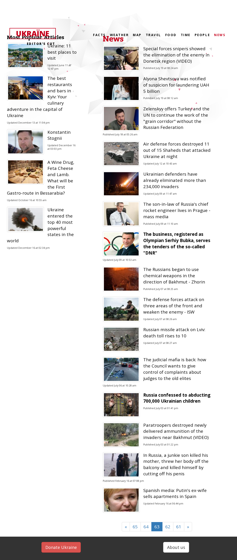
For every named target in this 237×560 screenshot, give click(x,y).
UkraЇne (35, 33)
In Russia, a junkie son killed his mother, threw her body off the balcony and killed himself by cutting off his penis (176, 464)
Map (137, 35)
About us (176, 547)
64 (146, 526)
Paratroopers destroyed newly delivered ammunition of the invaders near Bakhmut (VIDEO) (176, 431)
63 (156, 526)
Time (185, 35)
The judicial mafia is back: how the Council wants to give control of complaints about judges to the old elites (174, 369)
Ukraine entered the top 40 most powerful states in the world (40, 225)
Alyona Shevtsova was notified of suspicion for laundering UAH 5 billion (176, 85)
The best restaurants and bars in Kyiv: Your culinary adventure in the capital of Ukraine (39, 96)
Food (171, 35)
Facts (99, 35)
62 (167, 526)
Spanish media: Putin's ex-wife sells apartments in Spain (175, 493)
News (113, 39)
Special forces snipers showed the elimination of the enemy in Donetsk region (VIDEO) (176, 55)
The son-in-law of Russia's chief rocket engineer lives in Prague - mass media (176, 210)
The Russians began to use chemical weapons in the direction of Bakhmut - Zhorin (174, 275)
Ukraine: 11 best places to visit (62, 52)
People (202, 35)
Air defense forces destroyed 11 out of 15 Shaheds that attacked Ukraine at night (177, 150)
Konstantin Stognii (59, 135)
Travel (153, 35)
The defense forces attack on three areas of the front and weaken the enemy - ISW (173, 305)
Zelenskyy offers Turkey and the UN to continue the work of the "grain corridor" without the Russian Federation (176, 118)
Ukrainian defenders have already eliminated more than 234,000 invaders (174, 180)
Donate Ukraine (61, 547)
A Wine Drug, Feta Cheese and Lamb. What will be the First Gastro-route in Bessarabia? (40, 177)
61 (178, 526)
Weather (119, 35)
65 (135, 526)
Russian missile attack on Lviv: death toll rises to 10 (174, 333)
